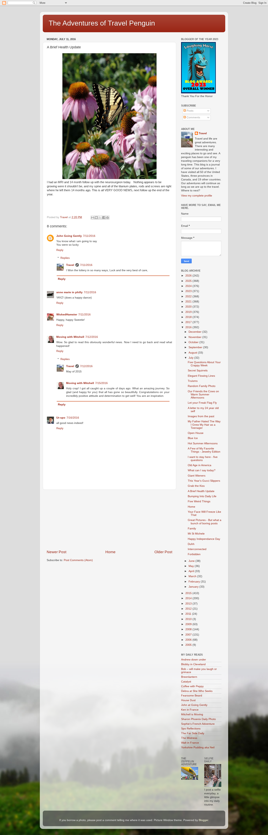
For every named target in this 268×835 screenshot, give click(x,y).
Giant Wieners (196, 475)
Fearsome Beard (191, 695)
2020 (188, 306)
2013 (188, 603)
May (192, 566)
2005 (188, 644)
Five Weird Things (199, 501)
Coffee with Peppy (192, 686)
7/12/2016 (91, 336)
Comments (193, 117)
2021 (188, 301)
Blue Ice (193, 438)
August (193, 352)
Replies (65, 258)
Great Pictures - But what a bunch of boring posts (204, 522)
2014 (188, 598)
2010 (188, 619)
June (192, 560)
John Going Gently (69, 235)
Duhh (191, 544)
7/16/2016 (73, 417)
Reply (59, 250)
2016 (188, 327)
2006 (188, 639)
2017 (188, 322)
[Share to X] (100, 218)
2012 (188, 608)
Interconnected (197, 549)
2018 (188, 317)
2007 (188, 634)
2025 (188, 280)
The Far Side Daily (192, 733)
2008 (188, 629)
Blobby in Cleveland (193, 664)
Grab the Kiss (196, 485)
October (194, 342)
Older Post (163, 552)
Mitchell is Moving (192, 714)
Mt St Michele (196, 533)
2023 (188, 291)
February (195, 581)
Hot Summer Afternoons (203, 443)
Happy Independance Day (204, 538)
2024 (188, 286)
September (196, 347)
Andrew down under (193, 659)
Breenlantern (189, 676)
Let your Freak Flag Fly (202, 402)
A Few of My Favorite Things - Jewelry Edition (204, 450)
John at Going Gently (194, 705)
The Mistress (189, 738)
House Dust (188, 700)
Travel (70, 265)
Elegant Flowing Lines (201, 375)
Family (192, 528)
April (192, 571)
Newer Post (56, 552)
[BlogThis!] (96, 218)
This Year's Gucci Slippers (204, 480)
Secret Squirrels (198, 370)
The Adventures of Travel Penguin (102, 23)
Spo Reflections (191, 728)
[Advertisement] (109, 519)
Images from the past (201, 416)
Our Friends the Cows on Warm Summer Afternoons (203, 394)
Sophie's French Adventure (198, 723)
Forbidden (194, 554)
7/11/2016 (89, 235)
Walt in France (190, 742)
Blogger (203, 820)
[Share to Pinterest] (107, 218)
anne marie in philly (69, 292)
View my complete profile (196, 195)
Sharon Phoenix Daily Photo (198, 719)
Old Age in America (199, 465)
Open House (195, 433)
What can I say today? (201, 470)
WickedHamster (66, 314)
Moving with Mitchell (70, 336)
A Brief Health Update (201, 491)
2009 (188, 624)
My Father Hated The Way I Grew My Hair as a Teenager (204, 424)
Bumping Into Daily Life (202, 496)
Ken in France (190, 709)
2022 (188, 296)
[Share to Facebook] (104, 218)
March (193, 576)
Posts (189, 110)
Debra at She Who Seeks (196, 691)
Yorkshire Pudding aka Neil (197, 747)
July (191, 357)
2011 (188, 613)
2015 (188, 593)
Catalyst (186, 681)
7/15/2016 (101, 383)
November (195, 337)
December (195, 331)
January (194, 586)
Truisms (193, 380)
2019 (188, 311)
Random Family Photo (201, 386)
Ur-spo (60, 417)
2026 (188, 275)
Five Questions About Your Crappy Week (204, 364)
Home (110, 552)
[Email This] (93, 218)
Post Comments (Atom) (78, 560)
